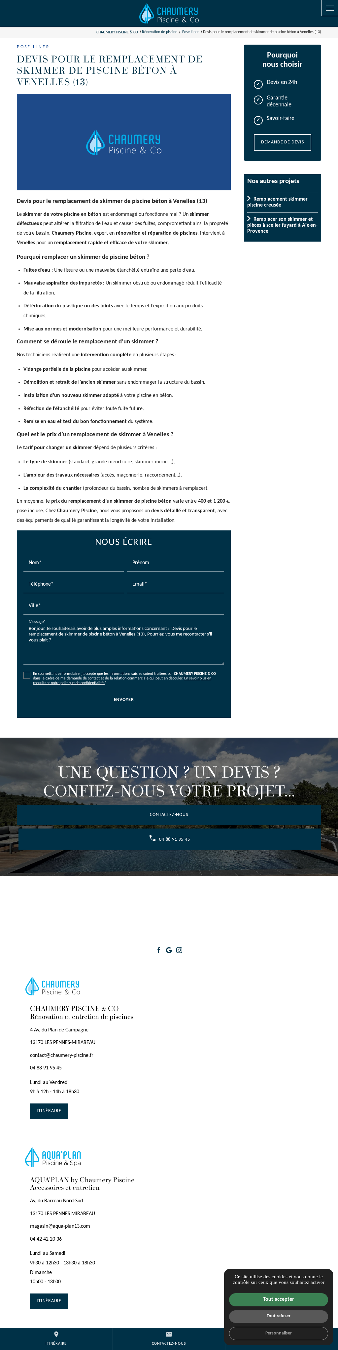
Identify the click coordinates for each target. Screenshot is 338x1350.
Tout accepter (278, 1299)
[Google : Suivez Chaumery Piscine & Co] (169, 950)
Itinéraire (56, 1338)
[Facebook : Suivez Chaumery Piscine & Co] (158, 950)
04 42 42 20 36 (46, 1239)
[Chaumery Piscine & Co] (169, 13)
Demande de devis (282, 142)
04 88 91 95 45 (174, 839)
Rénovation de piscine (159, 32)
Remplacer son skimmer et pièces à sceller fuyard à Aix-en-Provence (282, 225)
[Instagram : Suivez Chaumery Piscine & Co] (179, 950)
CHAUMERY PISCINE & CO (117, 32)
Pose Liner (191, 32)
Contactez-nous (169, 815)
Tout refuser (278, 1316)
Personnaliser (278, 1333)
